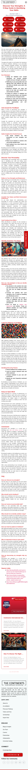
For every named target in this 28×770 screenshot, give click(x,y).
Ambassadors (6, 738)
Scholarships (6, 714)
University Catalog (7, 741)
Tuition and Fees (7, 711)
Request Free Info (26, 240)
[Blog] (23, 762)
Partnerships (6, 735)
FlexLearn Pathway (8, 709)
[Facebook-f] (4, 762)
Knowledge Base (7, 750)
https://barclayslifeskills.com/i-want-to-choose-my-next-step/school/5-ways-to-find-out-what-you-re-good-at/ (16, 571)
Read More (6, 630)
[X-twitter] (8, 762)
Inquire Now (6, 717)
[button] (26, 2)
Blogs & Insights (7, 726)
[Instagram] (12, 762)
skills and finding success (15, 430)
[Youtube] (19, 762)
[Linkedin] (16, 762)
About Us (5, 703)
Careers (5, 732)
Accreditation (6, 706)
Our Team (5, 729)
